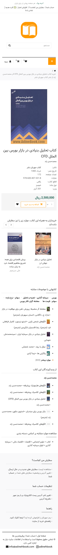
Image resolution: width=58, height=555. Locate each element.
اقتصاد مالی (18, 442)
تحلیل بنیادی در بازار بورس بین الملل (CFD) (27, 399)
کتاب (48, 442)
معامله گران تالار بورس (29, 301)
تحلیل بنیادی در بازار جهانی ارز (43, 261)
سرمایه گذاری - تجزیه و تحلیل (35, 298)
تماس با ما (29, 10)
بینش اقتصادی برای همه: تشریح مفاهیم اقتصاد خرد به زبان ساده (15, 263)
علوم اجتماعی (38, 442)
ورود (6, 61)
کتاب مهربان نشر (34, 167)
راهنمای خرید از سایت (41, 521)
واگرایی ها (41, 353)
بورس (54, 298)
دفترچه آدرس (45, 499)
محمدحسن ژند (51, 161)
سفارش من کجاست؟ (36, 7)
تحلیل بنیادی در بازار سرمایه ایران (31, 334)
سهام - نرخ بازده (13, 298)
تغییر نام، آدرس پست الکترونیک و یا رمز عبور (32, 495)
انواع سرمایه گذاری (35, 445)
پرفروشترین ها (18, 536)
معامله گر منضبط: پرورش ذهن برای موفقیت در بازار (24, 309)
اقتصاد (27, 442)
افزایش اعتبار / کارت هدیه (16, 7)
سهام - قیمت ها (50, 301)
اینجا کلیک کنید (16, 517)
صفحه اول (41, 536)
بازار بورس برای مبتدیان (36, 411)
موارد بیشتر (46, 360)
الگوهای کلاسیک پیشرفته (35, 392)
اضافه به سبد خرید (31, 204)
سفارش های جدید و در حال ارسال (23, 469)
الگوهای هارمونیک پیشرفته (34, 385)
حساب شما (50, 7)
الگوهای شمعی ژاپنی (37, 321)
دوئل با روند (41, 347)
